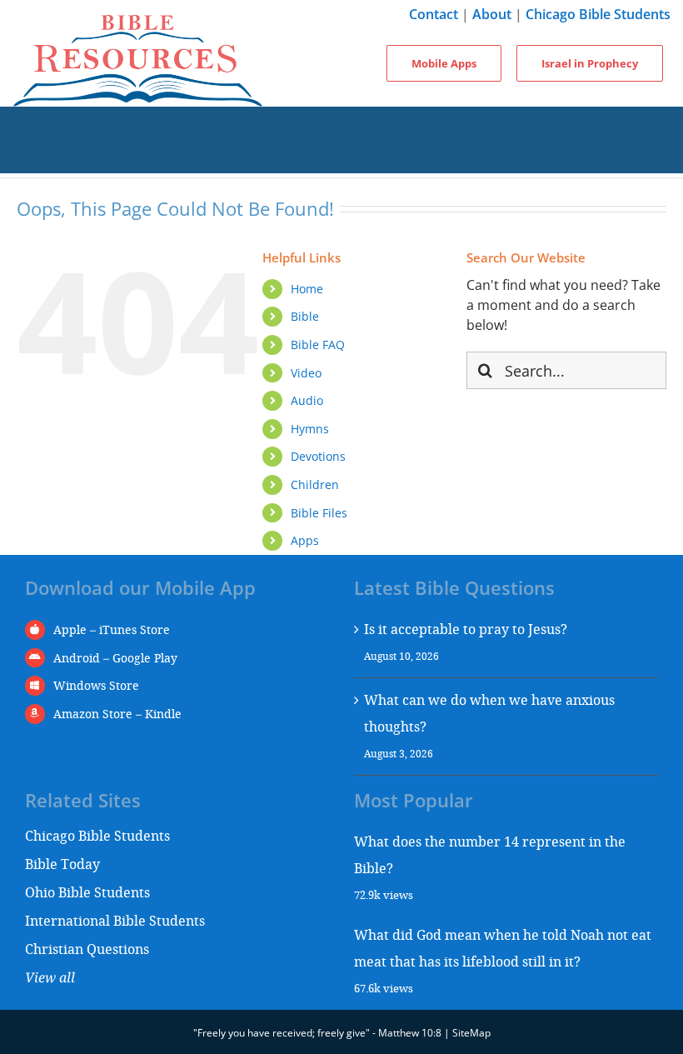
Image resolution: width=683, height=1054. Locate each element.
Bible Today (62, 863)
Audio (307, 400)
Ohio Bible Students (87, 892)
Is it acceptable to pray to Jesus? (465, 628)
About (491, 14)
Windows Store (96, 685)
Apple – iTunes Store (111, 629)
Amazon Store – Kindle (117, 714)
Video (306, 373)
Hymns (310, 429)
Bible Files (319, 513)
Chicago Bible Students (598, 14)
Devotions (318, 456)
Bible (305, 316)
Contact (433, 14)
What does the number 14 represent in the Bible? (490, 854)
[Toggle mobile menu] (341, 123)
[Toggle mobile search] (341, 156)
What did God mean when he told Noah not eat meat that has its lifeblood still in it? (502, 948)
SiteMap (471, 1033)
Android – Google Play (115, 658)
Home (307, 289)
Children (315, 484)
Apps (305, 540)
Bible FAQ (318, 344)
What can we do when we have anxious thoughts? (489, 713)
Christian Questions (87, 948)
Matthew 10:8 (409, 1033)
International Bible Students (115, 920)
